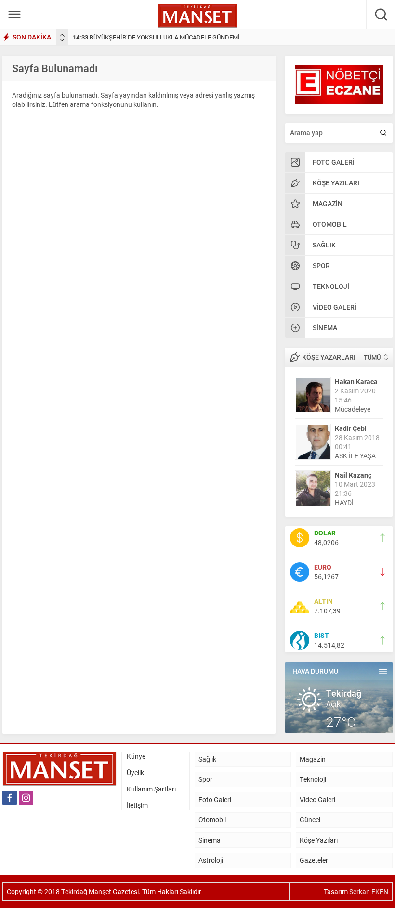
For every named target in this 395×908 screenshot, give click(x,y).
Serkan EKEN (368, 891)
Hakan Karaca (356, 381)
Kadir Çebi (351, 428)
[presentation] (62, 35)
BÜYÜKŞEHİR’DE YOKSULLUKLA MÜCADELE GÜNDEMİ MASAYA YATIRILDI (183, 37)
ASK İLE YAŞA (355, 455)
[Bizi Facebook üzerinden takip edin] (9, 798)
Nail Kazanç (353, 475)
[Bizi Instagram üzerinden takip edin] (26, 798)
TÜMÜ (372, 357)
